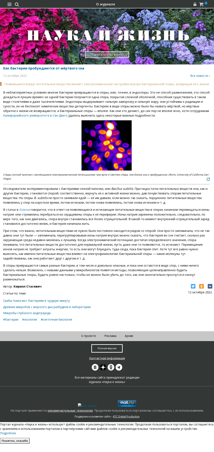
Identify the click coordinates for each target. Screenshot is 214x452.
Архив (129, 336)
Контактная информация (107, 358)
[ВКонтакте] (210, 286)
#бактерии (10, 319)
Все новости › (200, 76)
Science (24, 210)
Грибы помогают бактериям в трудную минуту (36, 301)
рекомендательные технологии (70, 410)
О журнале (105, 4)
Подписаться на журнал (107, 54)
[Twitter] (193, 286)
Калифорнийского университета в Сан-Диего (35, 115)
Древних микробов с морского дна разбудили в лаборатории (47, 307)
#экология (29, 319)
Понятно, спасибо (15, 441)
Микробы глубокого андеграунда (27, 313)
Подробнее (8, 433)
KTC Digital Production (126, 416)
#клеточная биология (56, 319)
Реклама (110, 336)
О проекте (88, 336)
